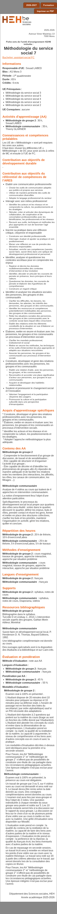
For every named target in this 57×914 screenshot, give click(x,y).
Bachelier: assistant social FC (18, 57)
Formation (48, 5)
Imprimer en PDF (45, 11)
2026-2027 (31, 5)
